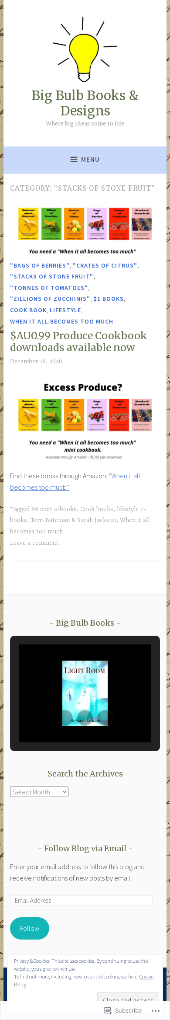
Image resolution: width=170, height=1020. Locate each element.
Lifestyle (65, 310)
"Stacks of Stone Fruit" (51, 276)
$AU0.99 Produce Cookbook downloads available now (78, 341)
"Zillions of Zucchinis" (50, 299)
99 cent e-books (54, 509)
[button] (65, 718)
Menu (90, 159)
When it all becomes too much (61, 321)
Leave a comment (34, 543)
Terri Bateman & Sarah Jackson (73, 520)
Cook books (96, 509)
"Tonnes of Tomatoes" (49, 288)
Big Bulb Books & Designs (85, 103)
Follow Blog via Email (85, 848)
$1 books (108, 299)
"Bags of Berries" (40, 265)
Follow (29, 928)
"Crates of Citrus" (105, 265)
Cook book (28, 310)
